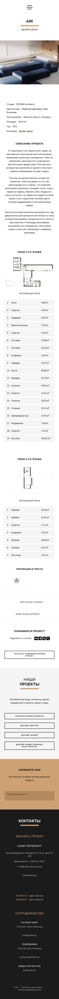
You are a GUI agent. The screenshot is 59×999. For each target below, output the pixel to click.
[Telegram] (40, 638)
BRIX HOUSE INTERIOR (31, 602)
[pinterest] (29, 889)
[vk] (24, 889)
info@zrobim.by (29, 875)
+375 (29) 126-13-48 (26, 949)
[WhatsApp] (29, 871)
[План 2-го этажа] (29, 479)
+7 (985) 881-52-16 (26, 867)
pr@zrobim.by (29, 970)
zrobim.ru (21, 896)
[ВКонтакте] (36, 638)
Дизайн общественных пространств (29, 746)
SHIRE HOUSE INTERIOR (27, 614)
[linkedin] (34, 889)
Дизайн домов (29, 735)
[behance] (40, 889)
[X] (48, 638)
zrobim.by (21, 900)
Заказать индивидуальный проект (29, 655)
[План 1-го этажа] (29, 272)
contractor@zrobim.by (29, 957)
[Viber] (44, 638)
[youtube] (19, 889)
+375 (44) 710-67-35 (25, 927)
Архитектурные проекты (29, 716)
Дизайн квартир (29, 725)
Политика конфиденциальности (29, 990)
